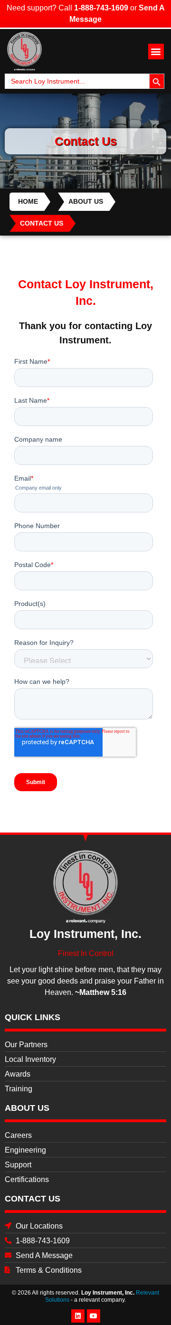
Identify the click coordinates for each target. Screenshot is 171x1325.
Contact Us (32, 1198)
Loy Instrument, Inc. (107, 1292)
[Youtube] (93, 1316)
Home (28, 201)
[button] (156, 51)
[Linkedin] (78, 1316)
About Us (85, 201)
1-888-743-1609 (101, 8)
